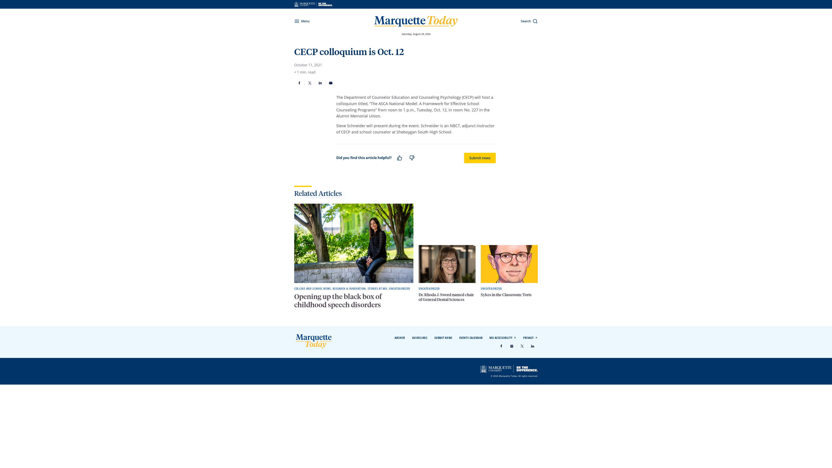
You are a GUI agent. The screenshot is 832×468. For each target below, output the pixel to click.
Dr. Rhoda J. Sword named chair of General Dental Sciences (446, 297)
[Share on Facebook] (299, 83)
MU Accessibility (500, 338)
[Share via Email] (330, 83)
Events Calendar (471, 338)
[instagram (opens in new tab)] (512, 346)
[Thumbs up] (399, 158)
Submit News (443, 338)
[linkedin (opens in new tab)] (532, 346)
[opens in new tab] (313, 4)
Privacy (528, 338)
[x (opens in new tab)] (522, 346)
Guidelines (419, 338)
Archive (400, 338)
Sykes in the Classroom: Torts (506, 294)
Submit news (480, 158)
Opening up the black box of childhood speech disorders (338, 300)
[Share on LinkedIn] (320, 83)
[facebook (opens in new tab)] (501, 346)
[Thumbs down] (411, 158)
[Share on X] (310, 83)
